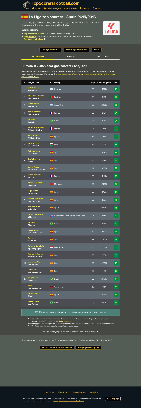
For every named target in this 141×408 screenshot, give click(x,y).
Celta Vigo (32, 193)
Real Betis (32, 154)
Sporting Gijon (34, 248)
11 (116, 247)
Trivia (96, 49)
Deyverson (33, 277)
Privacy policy (79, 392)
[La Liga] (111, 33)
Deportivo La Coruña (37, 169)
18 (116, 160)
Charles (31, 222)
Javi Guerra (33, 230)
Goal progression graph (88, 347)
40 (116, 89)
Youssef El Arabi (35, 183)
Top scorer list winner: (34, 33)
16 (116, 176)
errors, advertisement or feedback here (68, 401)
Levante (32, 280)
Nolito (30, 238)
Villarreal (32, 217)
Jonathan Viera (35, 262)
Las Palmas (33, 264)
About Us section (65, 321)
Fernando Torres (35, 254)
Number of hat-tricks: (33, 39)
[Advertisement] (70, 370)
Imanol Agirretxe (35, 198)
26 (116, 105)
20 (116, 136)
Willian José (33, 301)
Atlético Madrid (35, 130)
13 (116, 199)
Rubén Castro (34, 151)
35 (116, 97)
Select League (53, 8)
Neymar (31, 119)
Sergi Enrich (33, 293)
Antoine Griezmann (36, 127)
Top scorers (37, 56)
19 (116, 144)
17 (116, 168)
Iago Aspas (33, 190)
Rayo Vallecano (35, 233)
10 (116, 263)
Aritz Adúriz (33, 135)
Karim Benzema (34, 111)
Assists (70, 56)
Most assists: (30, 36)
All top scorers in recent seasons (57, 347)
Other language (113, 399)
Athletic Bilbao (34, 138)
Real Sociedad (34, 201)
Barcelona (32, 90)
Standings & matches (76, 49)
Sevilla (31, 177)
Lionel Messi (33, 103)
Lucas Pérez (33, 167)
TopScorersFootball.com (55, 3)
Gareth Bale (33, 143)
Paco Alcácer (34, 206)
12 (116, 215)
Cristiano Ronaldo (36, 96)
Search (85, 8)
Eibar (30, 161)
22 (116, 128)
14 (116, 192)
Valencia (32, 209)
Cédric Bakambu (35, 214)
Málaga (31, 225)
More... (98, 8)
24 (116, 112)
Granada (32, 185)
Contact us (63, 392)
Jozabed (32, 269)
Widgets (94, 392)
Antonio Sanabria (36, 246)
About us (50, 392)
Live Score (71, 8)
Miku (30, 285)
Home (37, 8)
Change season (49, 49)
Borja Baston (34, 159)
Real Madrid (33, 98)
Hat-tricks (103, 56)
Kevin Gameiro (34, 175)
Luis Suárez (33, 88)
